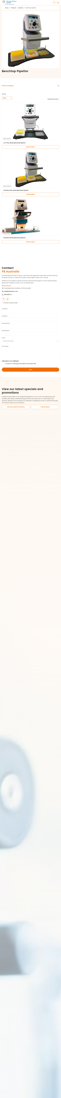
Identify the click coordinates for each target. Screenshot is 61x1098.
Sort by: (4, 94)
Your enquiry (5, 346)
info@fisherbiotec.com (11, 291)
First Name (5, 308)
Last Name (5, 316)
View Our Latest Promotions (16, 407)
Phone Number (6, 323)
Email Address (6, 330)
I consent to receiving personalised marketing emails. (20, 363)
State (4, 337)
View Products (45, 407)
